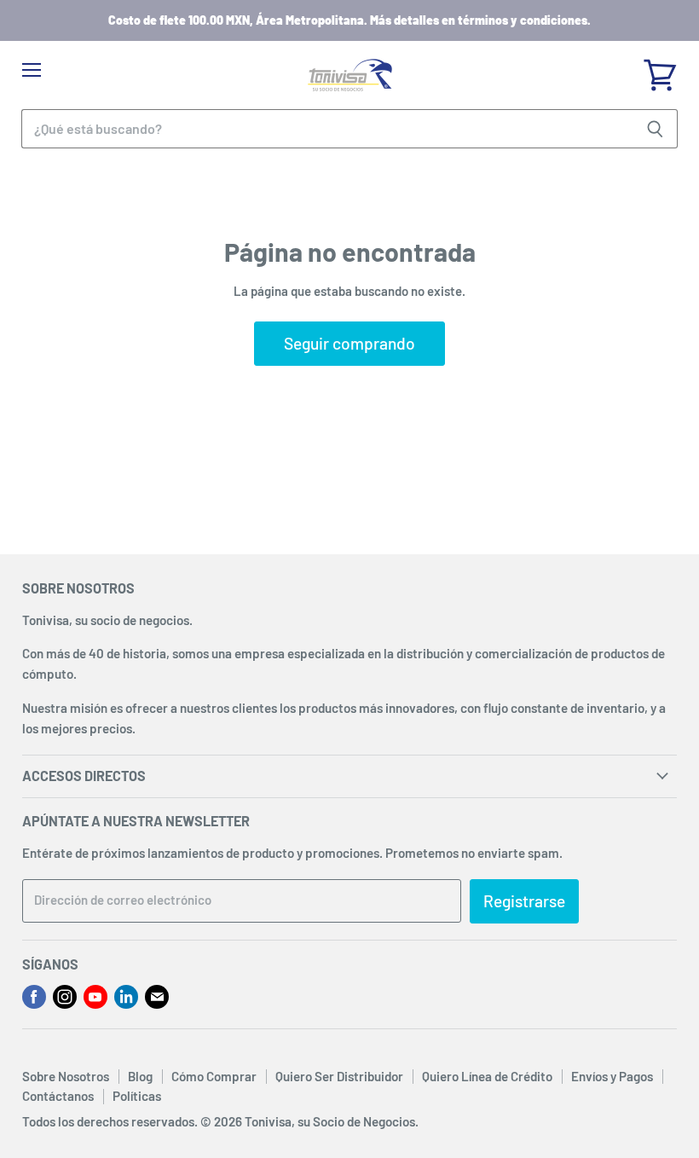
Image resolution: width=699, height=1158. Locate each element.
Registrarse (524, 901)
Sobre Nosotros (65, 1076)
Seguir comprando (349, 343)
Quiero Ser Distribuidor (339, 1076)
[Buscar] (655, 128)
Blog (140, 1076)
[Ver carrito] (659, 69)
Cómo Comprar (214, 1076)
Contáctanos (58, 1095)
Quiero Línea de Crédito (487, 1076)
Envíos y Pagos (612, 1076)
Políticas (137, 1095)
